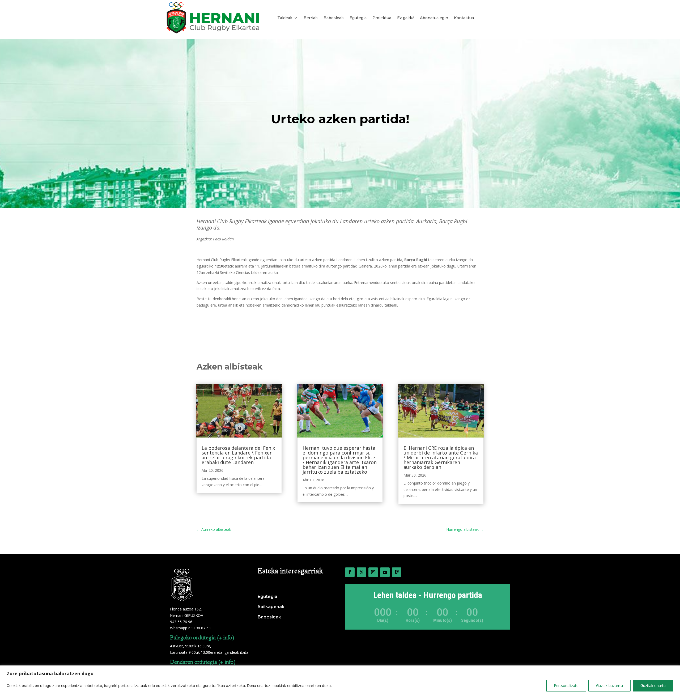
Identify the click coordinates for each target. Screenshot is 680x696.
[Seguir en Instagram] (373, 572)
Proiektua (381, 17)
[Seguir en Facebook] (350, 572)
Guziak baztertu (609, 685)
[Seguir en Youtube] (385, 572)
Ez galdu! (405, 17)
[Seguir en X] (361, 572)
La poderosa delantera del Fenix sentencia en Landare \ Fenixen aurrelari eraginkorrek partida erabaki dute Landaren (238, 455)
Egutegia (358, 17)
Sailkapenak (271, 606)
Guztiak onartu (653, 685)
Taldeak (284, 17)
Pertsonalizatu (566, 685)
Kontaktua (464, 17)
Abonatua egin (434, 17)
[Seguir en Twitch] (396, 572)
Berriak (311, 17)
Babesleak (334, 17)
